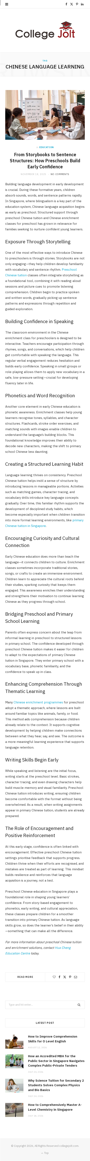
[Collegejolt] (45, 30)
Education (46, 147)
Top (46, 1153)
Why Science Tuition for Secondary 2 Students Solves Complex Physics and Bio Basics (56, 1085)
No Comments (60, 174)
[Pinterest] (70, 977)
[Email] (75, 977)
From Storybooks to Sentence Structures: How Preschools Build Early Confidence (45, 161)
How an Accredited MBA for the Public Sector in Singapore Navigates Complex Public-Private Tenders (56, 1060)
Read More (25, 976)
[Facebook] (59, 977)
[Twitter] (64, 977)
